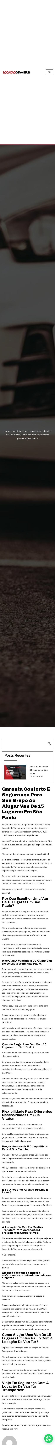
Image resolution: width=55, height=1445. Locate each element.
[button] (48, 1438)
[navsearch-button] (27, 744)
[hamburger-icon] (49, 72)
